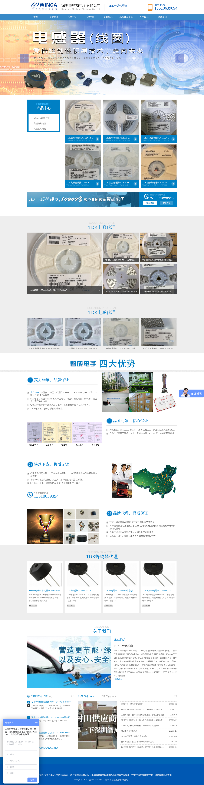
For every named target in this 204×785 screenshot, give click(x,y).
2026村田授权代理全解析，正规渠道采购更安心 (140, 726)
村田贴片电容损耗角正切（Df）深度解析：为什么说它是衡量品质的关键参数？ (143, 709)
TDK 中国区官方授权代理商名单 (134, 736)
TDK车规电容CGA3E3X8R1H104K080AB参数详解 (162, 260)
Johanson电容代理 (42, 118)
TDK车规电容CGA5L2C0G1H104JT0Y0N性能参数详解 (163, 291)
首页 (35, 17)
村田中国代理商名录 (129, 731)
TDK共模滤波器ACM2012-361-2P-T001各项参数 (79, 183)
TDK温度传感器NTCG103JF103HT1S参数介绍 (117, 183)
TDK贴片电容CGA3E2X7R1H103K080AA (79, 138)
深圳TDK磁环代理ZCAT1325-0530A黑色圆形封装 (52, 707)
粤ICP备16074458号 (93, 780)
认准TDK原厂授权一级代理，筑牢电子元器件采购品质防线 (143, 747)
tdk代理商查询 (126, 17)
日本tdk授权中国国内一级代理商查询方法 (137, 742)
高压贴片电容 (40, 129)
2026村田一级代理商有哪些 (132, 704)
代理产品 (71, 17)
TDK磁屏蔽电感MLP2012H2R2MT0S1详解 (155, 183)
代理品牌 (89, 17)
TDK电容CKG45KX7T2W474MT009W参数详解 (123, 291)
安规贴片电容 (40, 123)
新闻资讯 (107, 17)
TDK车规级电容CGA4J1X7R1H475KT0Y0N (155, 138)
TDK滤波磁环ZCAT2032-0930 (44, 737)
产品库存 (144, 17)
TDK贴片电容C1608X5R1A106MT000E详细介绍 (124, 260)
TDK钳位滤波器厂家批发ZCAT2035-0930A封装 (52, 722)
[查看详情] (118, 679)
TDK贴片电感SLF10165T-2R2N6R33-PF (117, 138)
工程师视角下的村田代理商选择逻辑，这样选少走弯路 (142, 715)
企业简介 (53, 17)
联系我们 (162, 17)
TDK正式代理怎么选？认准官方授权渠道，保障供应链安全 (143, 720)
